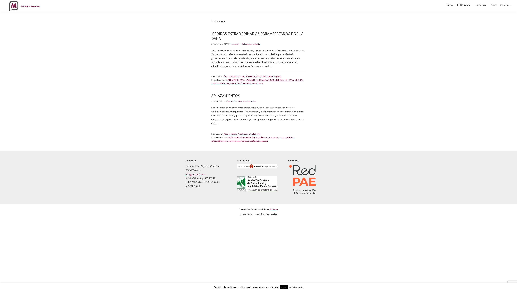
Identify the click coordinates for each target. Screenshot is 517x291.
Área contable (230, 133)
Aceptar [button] (284, 287)
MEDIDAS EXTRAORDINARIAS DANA (246, 83)
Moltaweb (273, 209)
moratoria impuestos (258, 140)
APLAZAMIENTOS (225, 95)
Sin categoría (275, 76)
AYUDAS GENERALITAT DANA (280, 80)
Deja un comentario (251, 44)
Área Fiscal (250, 76)
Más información (296, 287)
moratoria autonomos (236, 140)
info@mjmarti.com (195, 174)
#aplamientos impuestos (239, 137)
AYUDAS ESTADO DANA (256, 80)
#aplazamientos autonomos (265, 137)
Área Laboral (262, 76)
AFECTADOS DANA (236, 80)
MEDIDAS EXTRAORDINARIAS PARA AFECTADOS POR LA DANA (257, 36)
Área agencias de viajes (234, 76)
